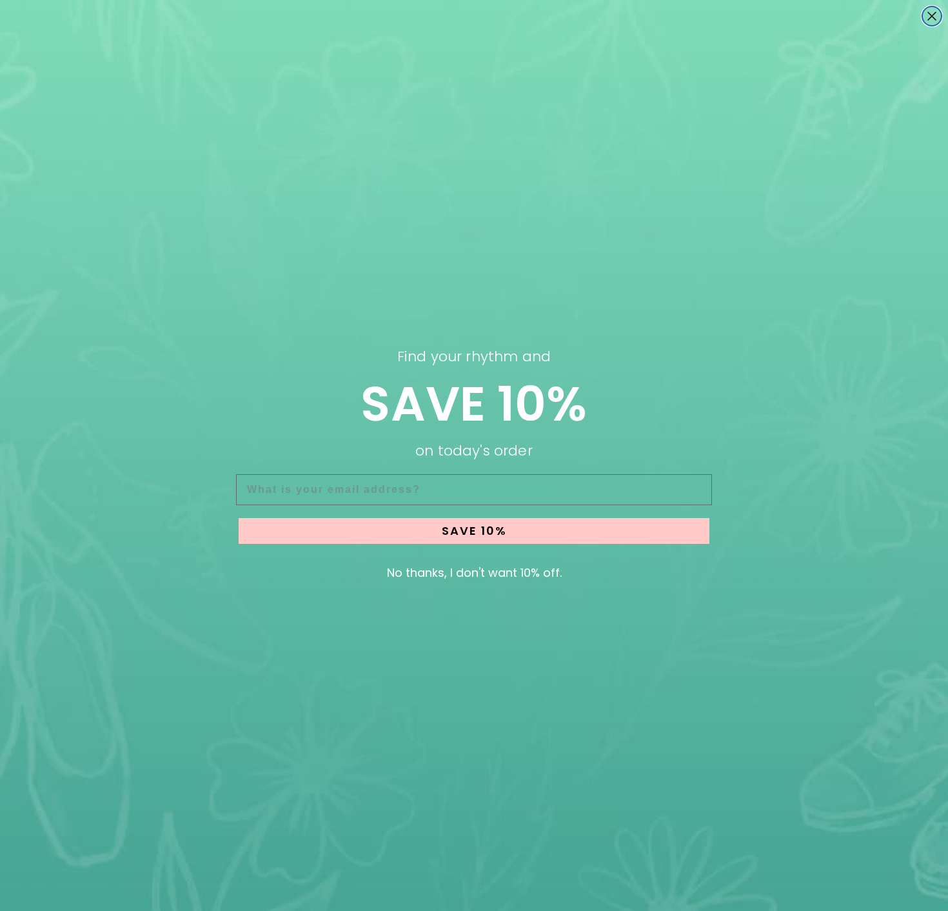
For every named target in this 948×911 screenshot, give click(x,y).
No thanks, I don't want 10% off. (474, 573)
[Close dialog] (932, 16)
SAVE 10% (474, 531)
